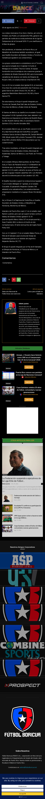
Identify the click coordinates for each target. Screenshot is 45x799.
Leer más (29, 367)
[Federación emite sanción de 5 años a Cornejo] (7, 498)
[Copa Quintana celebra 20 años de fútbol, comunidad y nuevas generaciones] (8, 390)
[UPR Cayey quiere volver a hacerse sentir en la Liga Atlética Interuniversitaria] (7, 518)
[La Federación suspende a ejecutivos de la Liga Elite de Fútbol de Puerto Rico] (22, 461)
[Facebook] (4, 280)
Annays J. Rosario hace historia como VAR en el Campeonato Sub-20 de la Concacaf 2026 (28, 357)
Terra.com (23, 28)
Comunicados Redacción (30, 362)
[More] (39, 21)
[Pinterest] (14, 280)
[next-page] (6, 535)
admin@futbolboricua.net (28, 767)
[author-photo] (21, 362)
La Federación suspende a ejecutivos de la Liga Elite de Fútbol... (21, 479)
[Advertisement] (22, 420)
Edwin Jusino (24, 303)
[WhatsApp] (19, 280)
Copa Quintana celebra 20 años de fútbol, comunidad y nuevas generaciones (28, 389)
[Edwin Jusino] (10, 321)
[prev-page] (3, 535)
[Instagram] (19, 338)
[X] (9, 280)
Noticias (8, 368)
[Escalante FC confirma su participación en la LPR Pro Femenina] (7, 508)
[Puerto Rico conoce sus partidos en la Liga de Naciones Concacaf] (8, 375)
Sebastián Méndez (30, 377)
